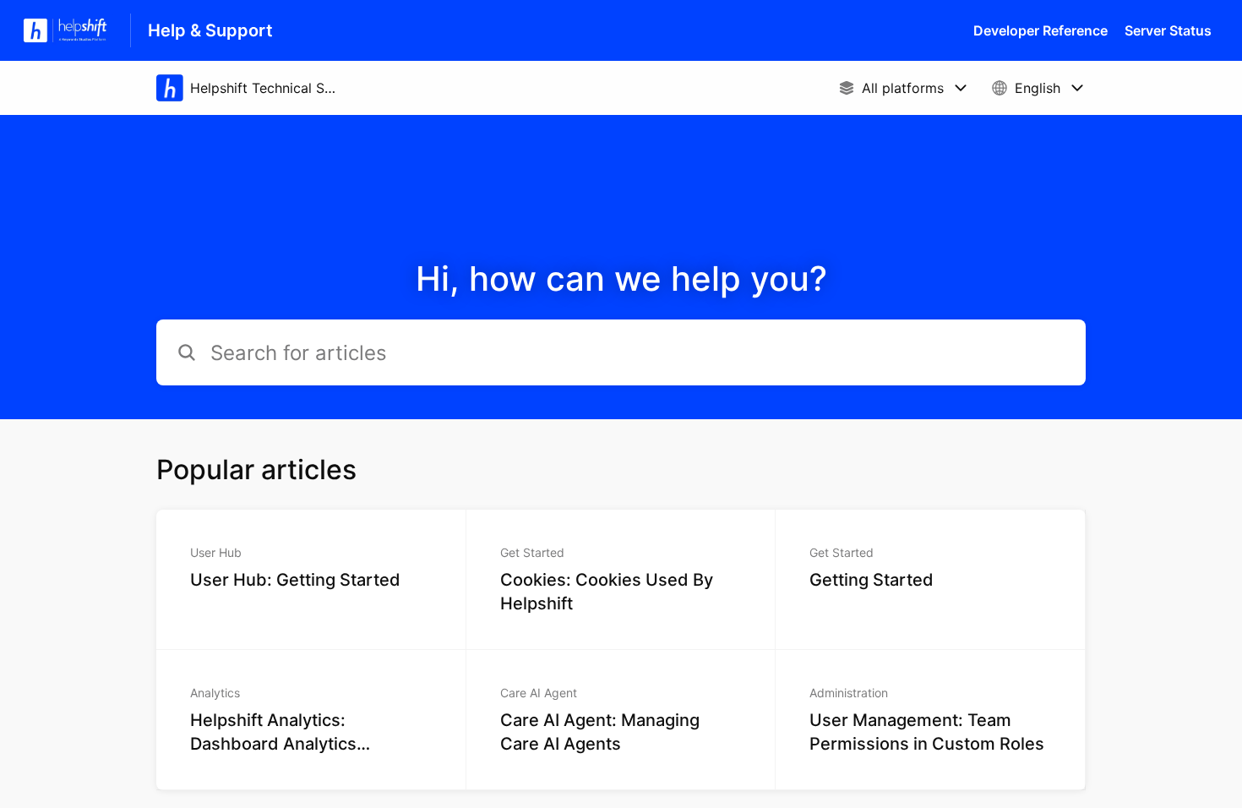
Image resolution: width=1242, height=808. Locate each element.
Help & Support (210, 30)
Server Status (1168, 30)
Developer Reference (1040, 30)
